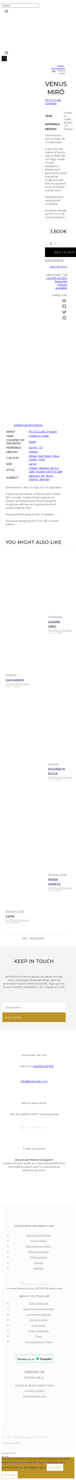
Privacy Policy (38, 1240)
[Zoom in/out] (3, 1453)
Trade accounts (38, 1257)
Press (38, 1336)
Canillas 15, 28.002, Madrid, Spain (34, 1385)
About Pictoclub (38, 1303)
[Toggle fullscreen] (7, 1453)
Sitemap (38, 1268)
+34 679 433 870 (43, 1066)
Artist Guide (38, 1325)
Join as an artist (38, 1319)
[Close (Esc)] (14, 1453)
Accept (55, 1467)
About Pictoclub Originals (38, 1308)
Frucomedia (11, 1442)
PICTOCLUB (22, 1437)
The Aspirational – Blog (38, 1341)
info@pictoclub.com (34, 1081)
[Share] (11, 1453)
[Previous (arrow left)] (3, 1456)
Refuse (10, 1474)
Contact (38, 1262)
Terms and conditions (38, 1235)
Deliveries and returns (38, 1246)
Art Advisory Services (38, 1314)
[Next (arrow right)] (7, 1456)
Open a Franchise (38, 1330)
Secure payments (38, 1251)
